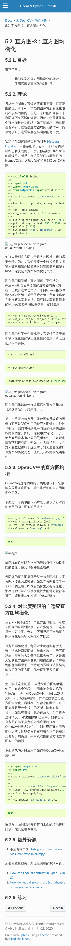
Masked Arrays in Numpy (27, 854)
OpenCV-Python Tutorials (38, 6)
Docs (8, 20)
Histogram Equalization (46, 849)
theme (44, 935)
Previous (16, 908)
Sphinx (24, 935)
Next (57, 908)
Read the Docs (19, 938)
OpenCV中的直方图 (31, 20)
